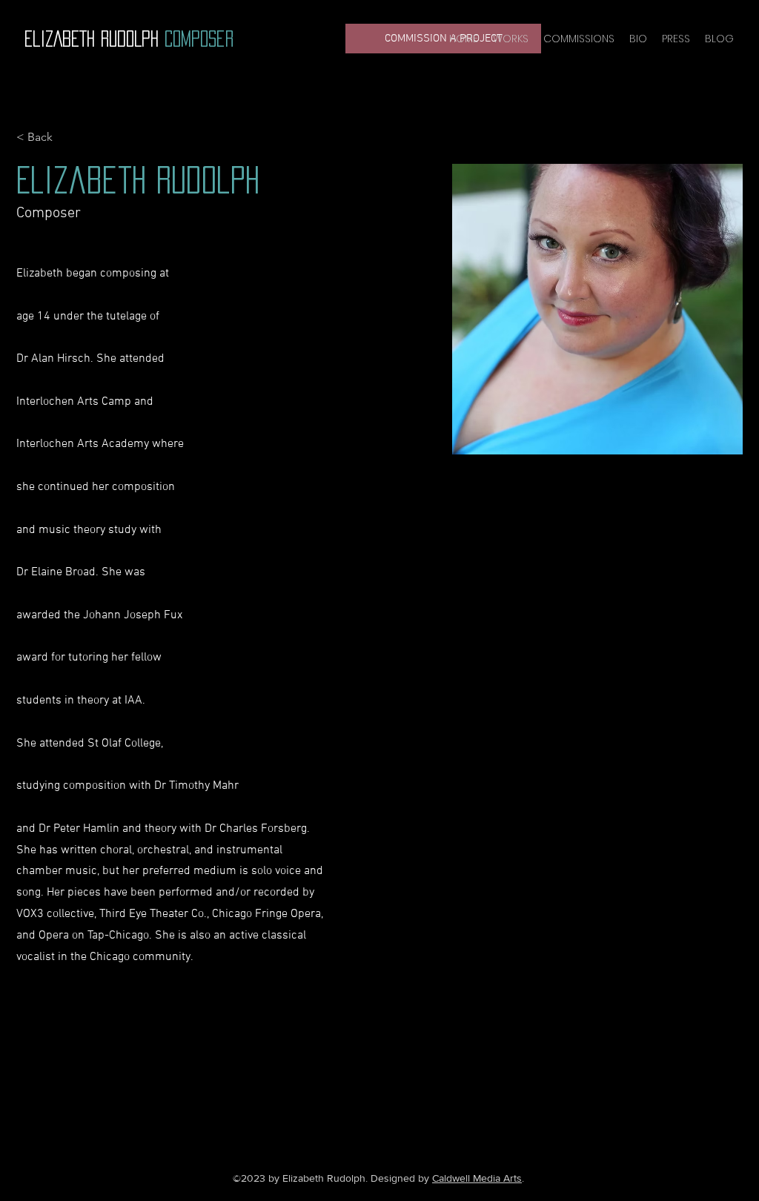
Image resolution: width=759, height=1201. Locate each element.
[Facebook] (342, 1080)
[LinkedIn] (409, 1080)
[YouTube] (364, 1080)
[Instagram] (387, 1080)
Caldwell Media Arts (477, 1178)
